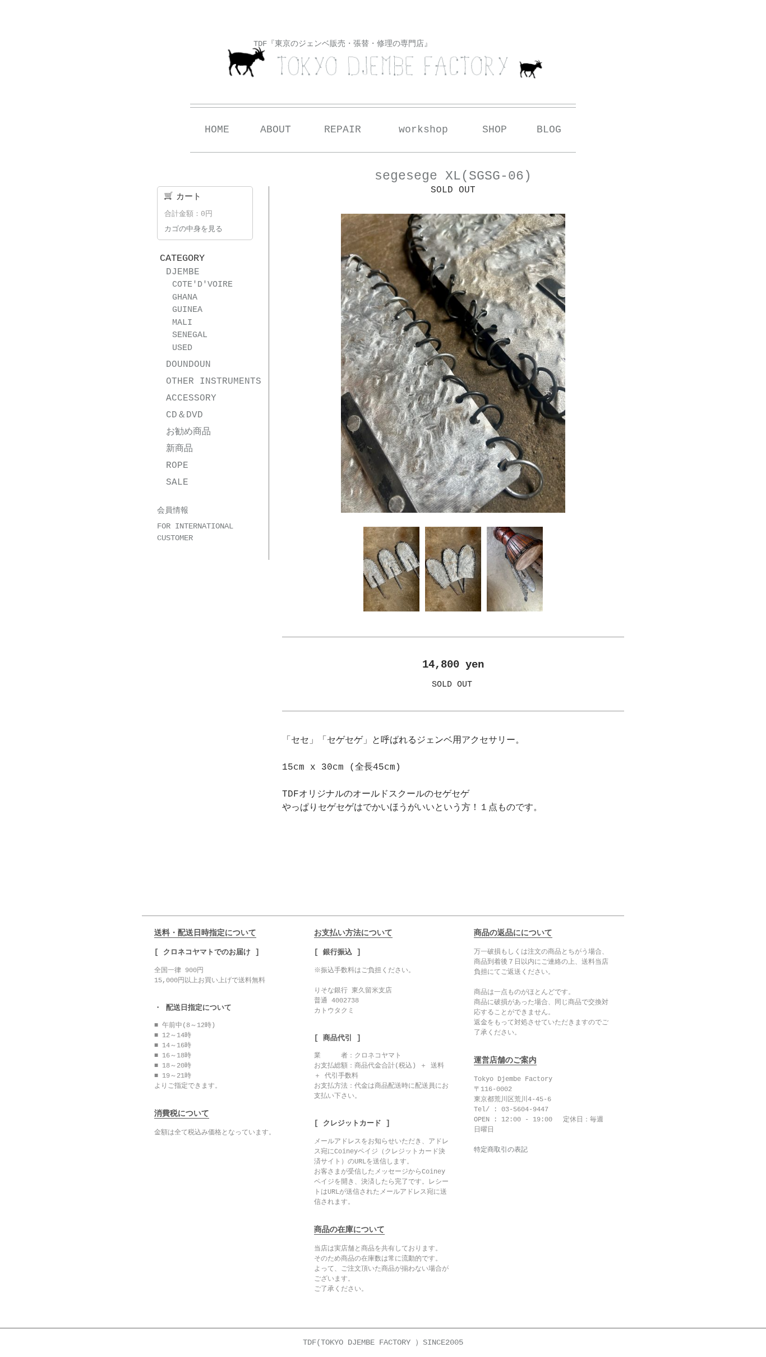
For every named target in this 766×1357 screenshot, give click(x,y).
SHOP (494, 129)
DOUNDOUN (188, 365)
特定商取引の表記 (501, 1150)
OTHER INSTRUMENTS (213, 381)
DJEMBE (183, 272)
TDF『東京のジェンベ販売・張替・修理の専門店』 (342, 43)
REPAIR (342, 129)
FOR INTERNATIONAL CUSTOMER (195, 532)
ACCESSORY (191, 398)
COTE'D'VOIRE (202, 284)
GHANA (184, 297)
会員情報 (172, 510)
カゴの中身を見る (193, 229)
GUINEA (187, 310)
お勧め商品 (188, 432)
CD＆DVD (184, 415)
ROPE (177, 466)
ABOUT (275, 129)
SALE (177, 482)
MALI (182, 323)
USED (182, 348)
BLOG (549, 129)
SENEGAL (189, 335)
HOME (217, 129)
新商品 (179, 449)
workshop (423, 129)
